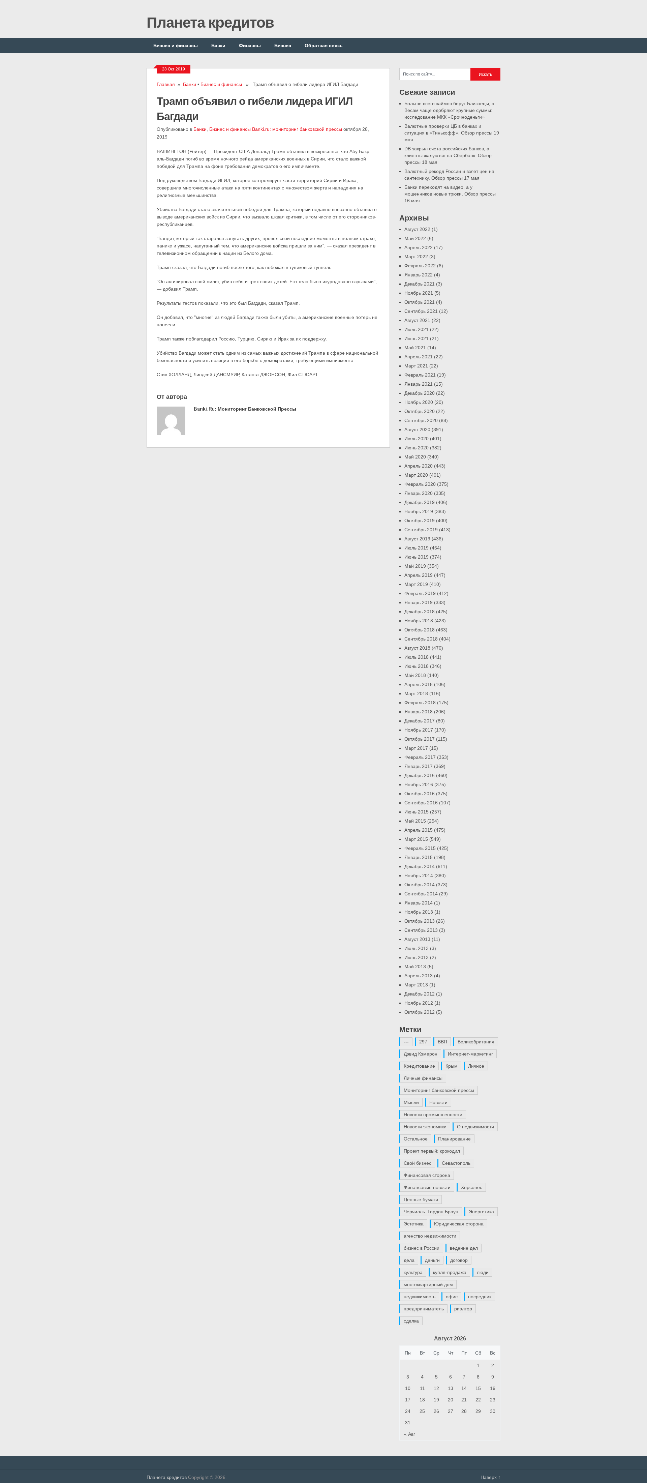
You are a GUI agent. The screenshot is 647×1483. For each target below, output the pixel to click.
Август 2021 (417, 320)
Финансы (250, 45)
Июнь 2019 (416, 557)
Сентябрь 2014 (421, 893)
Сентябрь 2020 (421, 420)
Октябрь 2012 (419, 1012)
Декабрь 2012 (419, 994)
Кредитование (419, 1066)
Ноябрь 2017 (418, 730)
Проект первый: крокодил (432, 1151)
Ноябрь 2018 (418, 620)
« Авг (409, 1434)
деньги (432, 1260)
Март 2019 (416, 584)
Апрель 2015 (418, 830)
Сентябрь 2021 (421, 311)
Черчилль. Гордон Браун (431, 1211)
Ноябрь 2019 (418, 511)
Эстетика (414, 1223)
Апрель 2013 (418, 975)
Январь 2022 (418, 274)
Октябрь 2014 (419, 884)
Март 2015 (416, 839)
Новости (438, 1102)
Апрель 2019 (418, 575)
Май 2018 (415, 675)
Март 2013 (416, 984)
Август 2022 (417, 229)
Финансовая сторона (427, 1175)
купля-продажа (449, 1272)
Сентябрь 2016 (421, 802)
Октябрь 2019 (419, 520)
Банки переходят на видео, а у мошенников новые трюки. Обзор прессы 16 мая (450, 193)
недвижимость (419, 1296)
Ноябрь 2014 (418, 875)
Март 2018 (416, 693)
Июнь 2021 (416, 338)
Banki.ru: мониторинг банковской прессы (297, 129)
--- (406, 1041)
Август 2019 (417, 538)
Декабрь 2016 (419, 775)
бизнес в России (421, 1248)
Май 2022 (415, 238)
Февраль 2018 (420, 702)
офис (452, 1296)
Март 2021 (416, 365)
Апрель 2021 (418, 356)
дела (409, 1260)
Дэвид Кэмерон (420, 1054)
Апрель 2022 (418, 247)
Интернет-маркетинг (470, 1054)
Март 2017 (416, 748)
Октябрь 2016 (419, 793)
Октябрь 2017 (419, 739)
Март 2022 (416, 256)
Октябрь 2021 (419, 302)
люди (483, 1272)
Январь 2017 (418, 766)
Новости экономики (425, 1126)
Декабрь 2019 (419, 502)
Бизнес (282, 45)
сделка (411, 1321)
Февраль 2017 (420, 757)
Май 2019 (415, 566)
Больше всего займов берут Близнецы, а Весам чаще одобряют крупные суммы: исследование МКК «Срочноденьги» (449, 110)
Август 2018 (417, 648)
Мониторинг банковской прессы (439, 1090)
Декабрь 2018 (419, 611)
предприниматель (424, 1308)
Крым (451, 1066)
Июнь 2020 (416, 447)
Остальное (416, 1138)
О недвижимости (475, 1126)
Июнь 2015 (416, 811)
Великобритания (476, 1041)
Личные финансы (423, 1078)
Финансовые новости (427, 1187)
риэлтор (463, 1308)
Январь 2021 (418, 384)
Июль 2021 (416, 329)
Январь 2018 (418, 711)
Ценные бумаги (421, 1199)
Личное (476, 1066)
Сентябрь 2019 (421, 529)
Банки (218, 45)
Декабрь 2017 (419, 720)
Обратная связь (324, 45)
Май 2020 (415, 456)
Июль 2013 (416, 948)
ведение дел (464, 1248)
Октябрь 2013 (419, 921)
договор (459, 1260)
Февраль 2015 (420, 848)
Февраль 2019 (420, 593)
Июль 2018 (416, 657)
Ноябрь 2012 (418, 1003)
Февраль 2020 (420, 484)
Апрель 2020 (418, 466)
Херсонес (471, 1187)
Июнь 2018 (416, 666)
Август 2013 (417, 939)
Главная (166, 84)
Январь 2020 (418, 493)
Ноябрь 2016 (418, 784)
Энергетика (481, 1211)
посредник (479, 1296)
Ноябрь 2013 (418, 912)
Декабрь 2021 (419, 284)
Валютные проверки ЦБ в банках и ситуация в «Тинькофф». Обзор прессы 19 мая (451, 132)
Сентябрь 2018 (421, 639)
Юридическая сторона (459, 1223)
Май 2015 (415, 821)
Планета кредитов (210, 22)
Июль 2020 (416, 438)
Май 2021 (415, 347)
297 (423, 1041)
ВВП (442, 1041)
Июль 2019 (416, 548)
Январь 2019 (418, 602)
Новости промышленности (433, 1114)
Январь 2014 (418, 903)
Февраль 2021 (420, 375)
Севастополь (456, 1163)
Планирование (454, 1138)
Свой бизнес (417, 1163)
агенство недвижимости (430, 1236)
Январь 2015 (418, 857)
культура (413, 1272)
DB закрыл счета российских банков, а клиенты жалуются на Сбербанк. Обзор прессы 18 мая (448, 155)
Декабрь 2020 (419, 393)
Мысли (411, 1102)
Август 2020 (417, 429)
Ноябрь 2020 (418, 402)
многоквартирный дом (428, 1284)
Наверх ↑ (490, 1477)
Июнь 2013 (416, 957)
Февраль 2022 (420, 265)
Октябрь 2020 (419, 411)
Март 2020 (416, 475)
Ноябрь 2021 (418, 293)
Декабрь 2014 (419, 866)
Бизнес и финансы (175, 45)
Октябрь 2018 (419, 629)
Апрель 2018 (418, 684)
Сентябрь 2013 (421, 930)
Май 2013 (415, 966)
